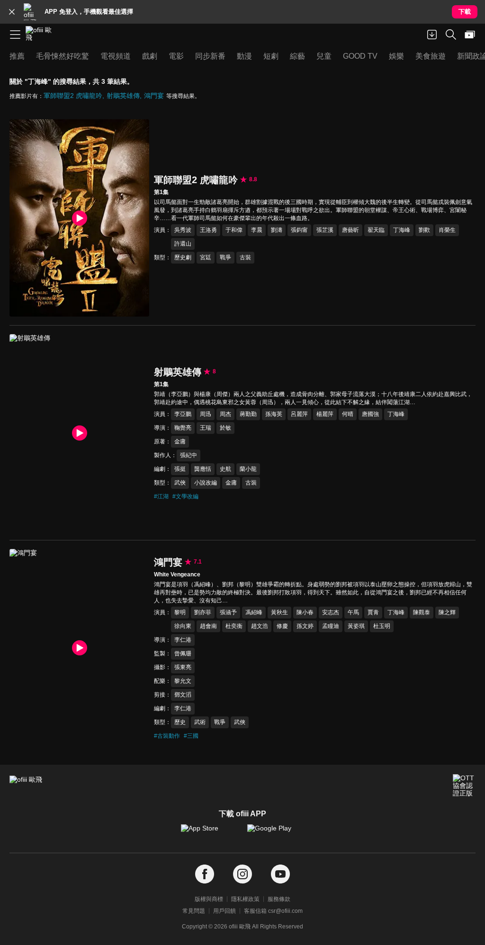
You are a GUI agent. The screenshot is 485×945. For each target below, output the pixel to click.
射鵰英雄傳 (123, 95)
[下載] (432, 34)
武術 (200, 722)
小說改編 (205, 482)
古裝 (245, 257)
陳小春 (305, 612)
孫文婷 (305, 626)
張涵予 (228, 612)
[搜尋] (451, 34)
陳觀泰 (421, 612)
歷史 (180, 722)
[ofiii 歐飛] (42, 34)
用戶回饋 (224, 911)
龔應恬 (202, 469)
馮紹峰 (253, 612)
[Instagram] (242, 874)
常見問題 (193, 911)
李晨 (256, 230)
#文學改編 (185, 496)
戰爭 (225, 257)
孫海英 (273, 414)
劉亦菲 (202, 612)
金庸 (180, 441)
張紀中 (188, 455)
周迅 (205, 414)
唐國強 (370, 414)
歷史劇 (182, 257)
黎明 (180, 612)
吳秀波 (182, 230)
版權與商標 (209, 899)
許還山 (182, 243)
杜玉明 (381, 626)
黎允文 (182, 681)
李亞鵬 (182, 414)
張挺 (180, 469)
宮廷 (205, 257)
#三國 (191, 736)
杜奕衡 (233, 626)
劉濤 (276, 230)
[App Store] (209, 832)
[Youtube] (280, 874)
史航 (225, 469)
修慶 (282, 626)
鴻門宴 (154, 95)
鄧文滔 (182, 694)
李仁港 (182, 639)
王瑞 (205, 427)
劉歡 (424, 230)
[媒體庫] (470, 34)
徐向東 (182, 626)
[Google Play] (275, 832)
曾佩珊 (182, 653)
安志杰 (330, 612)
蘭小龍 (248, 469)
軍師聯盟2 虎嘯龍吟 (73, 95)
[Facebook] (204, 874)
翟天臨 (376, 230)
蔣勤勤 (248, 414)
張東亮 (182, 667)
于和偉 (233, 230)
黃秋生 (279, 612)
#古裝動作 (167, 736)
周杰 (225, 414)
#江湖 (161, 496)
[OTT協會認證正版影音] (464, 785)
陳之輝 (447, 612)
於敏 (225, 427)
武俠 (180, 482)
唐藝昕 (350, 230)
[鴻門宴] (79, 647)
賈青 (373, 612)
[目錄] (15, 34)
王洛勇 (208, 230)
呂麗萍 (299, 414)
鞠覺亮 (182, 427)
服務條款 (279, 899)
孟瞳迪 (330, 626)
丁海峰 (401, 230)
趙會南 (208, 626)
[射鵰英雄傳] (79, 432)
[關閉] (12, 12)
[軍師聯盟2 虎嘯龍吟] (79, 218)
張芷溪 (324, 230)
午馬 (353, 612)
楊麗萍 (324, 414)
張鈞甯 (299, 230)
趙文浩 (259, 626)
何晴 (347, 414)
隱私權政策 (245, 899)
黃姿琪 (356, 626)
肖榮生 (447, 230)
